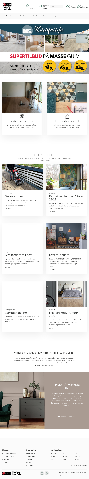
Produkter (37, 16)
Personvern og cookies (79, 465)
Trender (29, 459)
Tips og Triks (30, 456)
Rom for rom (30, 453)
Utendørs (29, 465)
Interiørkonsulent (25, 16)
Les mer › (22, 131)
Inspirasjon (54, 16)
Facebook (72, 7)
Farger (28, 462)
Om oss (45, 16)
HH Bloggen (45, 7)
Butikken (5, 462)
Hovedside (33, 8)
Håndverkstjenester (10, 16)
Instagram (84, 7)
